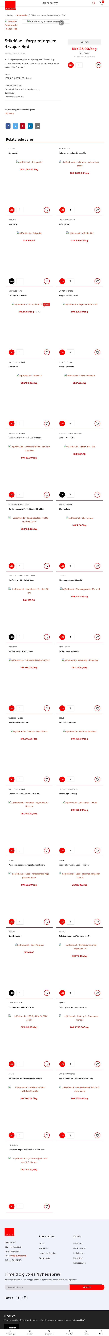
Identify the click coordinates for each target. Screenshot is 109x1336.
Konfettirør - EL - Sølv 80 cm (21, 580)
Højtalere (13, 647)
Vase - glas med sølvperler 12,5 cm (74, 865)
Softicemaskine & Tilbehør (70, 433)
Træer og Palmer (16, 718)
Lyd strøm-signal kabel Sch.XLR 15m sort (27, 1150)
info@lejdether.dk (18, 1256)
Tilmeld (87, 1287)
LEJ (71, 65)
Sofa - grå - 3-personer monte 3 (73, 1007)
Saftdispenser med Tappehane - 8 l (74, 936)
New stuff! (69, 1334)
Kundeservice (79, 1263)
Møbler (62, 1003)
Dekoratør (13, 224)
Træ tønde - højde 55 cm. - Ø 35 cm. (24, 794)
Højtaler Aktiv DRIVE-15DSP (21, 651)
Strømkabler (22, 15)
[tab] (11, 25)
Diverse (12, 932)
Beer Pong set (15, 936)
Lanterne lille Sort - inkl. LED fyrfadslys (25, 438)
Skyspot (12, 149)
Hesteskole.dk (33, 1309)
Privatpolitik (44, 1258)
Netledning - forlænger (69, 651)
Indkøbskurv (78, 1253)
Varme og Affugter (67, 220)
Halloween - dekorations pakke (72, 153)
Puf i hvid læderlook (67, 722)
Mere (101, 1334)
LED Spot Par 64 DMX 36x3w (21, 1007)
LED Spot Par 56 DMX (18, 295)
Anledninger (10, 1334)
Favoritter (77, 1258)
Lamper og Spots (15, 291)
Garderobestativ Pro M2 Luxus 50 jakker (26, 509)
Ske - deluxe (64, 509)
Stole (61, 718)
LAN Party (9, 113)
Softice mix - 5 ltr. (67, 438)
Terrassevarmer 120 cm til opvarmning (76, 1078)
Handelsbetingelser (47, 1253)
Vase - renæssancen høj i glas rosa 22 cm (27, 865)
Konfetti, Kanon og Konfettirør (22, 576)
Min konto (77, 1243)
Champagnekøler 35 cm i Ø (70, 580)
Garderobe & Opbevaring (19, 505)
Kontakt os (44, 1248)
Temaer (30, 1334)
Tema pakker (64, 149)
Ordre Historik (79, 1248)
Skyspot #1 (13, 153)
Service (62, 576)
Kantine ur (13, 367)
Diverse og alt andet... (68, 789)
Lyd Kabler (13, 1145)
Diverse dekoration (17, 362)
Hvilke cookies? (78, 1320)
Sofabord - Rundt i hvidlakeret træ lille (25, 1078)
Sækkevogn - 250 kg (68, 794)
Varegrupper (49, 1334)
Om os (42, 1243)
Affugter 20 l (64, 224)
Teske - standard (66, 367)
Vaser (11, 860)
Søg (86, 1334)
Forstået (12, 1328)
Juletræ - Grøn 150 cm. (19, 722)
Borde (11, 1074)
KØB (12, 281)
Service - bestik (65, 362)
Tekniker (12, 220)
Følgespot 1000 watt (68, 295)
